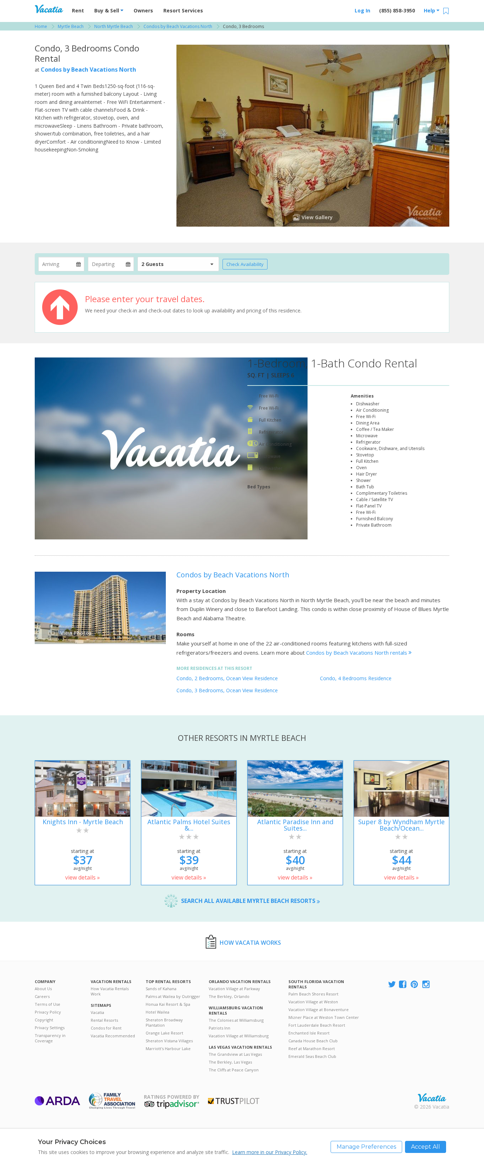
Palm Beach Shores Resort (313, 994)
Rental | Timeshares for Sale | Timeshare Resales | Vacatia (432, 1097)
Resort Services (183, 10)
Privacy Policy (48, 1012)
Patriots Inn (219, 1028)
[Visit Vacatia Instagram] (426, 985)
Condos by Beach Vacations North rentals (357, 652)
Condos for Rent (106, 1028)
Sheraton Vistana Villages (169, 1040)
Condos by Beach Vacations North (88, 69)
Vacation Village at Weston (313, 1001)
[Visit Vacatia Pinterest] (415, 985)
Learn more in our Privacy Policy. (269, 1152)
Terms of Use (47, 1004)
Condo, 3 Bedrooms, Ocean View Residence (227, 690)
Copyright (44, 1019)
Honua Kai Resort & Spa (168, 1004)
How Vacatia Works (250, 943)
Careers (42, 996)
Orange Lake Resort (164, 1033)
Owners (143, 10)
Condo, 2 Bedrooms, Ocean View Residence (227, 678)
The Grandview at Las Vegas (235, 1054)
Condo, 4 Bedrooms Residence (356, 678)
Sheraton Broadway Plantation (164, 1022)
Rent (78, 10)
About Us (43, 988)
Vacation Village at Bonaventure (318, 1009)
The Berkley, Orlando (229, 996)
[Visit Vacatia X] (392, 985)
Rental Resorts (104, 1020)
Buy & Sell (107, 10)
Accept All (425, 1146)
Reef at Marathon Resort (311, 1048)
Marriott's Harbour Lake (168, 1048)
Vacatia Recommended (113, 1035)
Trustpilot (233, 1101)
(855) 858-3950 (397, 10)
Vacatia (97, 1012)
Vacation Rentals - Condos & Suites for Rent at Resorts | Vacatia (49, 9)
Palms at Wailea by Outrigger (173, 996)
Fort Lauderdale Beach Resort (316, 1025)
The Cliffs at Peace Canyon (234, 1069)
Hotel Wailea (157, 1012)
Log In (362, 10)
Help (430, 10)
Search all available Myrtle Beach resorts (249, 901)
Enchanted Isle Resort (309, 1033)
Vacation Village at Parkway (234, 988)
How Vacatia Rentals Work (110, 991)
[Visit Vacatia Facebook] (403, 985)
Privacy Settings (49, 1027)
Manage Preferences (366, 1146)
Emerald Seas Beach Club (312, 1056)
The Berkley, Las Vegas (230, 1062)
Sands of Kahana (161, 988)
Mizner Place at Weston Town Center (323, 1017)
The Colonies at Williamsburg (236, 1020)
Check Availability (245, 264)
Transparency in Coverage (50, 1038)
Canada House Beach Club (313, 1040)
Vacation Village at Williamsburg (239, 1035)
